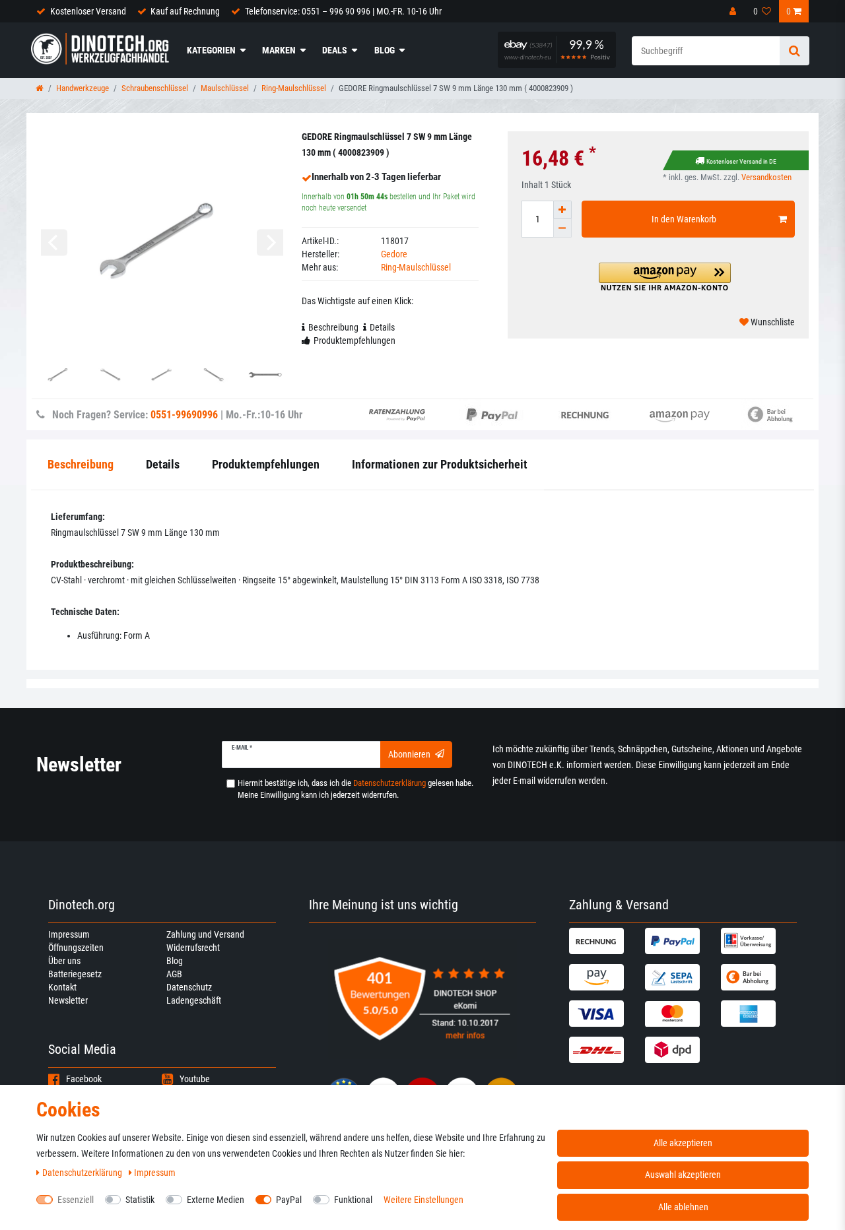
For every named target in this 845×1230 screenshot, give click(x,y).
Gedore (394, 254)
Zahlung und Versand (205, 934)
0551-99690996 (184, 414)
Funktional (353, 1199)
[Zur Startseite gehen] (40, 88)
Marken (279, 50)
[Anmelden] (734, 11)
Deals (334, 50)
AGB (174, 974)
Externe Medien (215, 1199)
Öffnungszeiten (76, 947)
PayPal (289, 1199)
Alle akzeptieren (683, 1143)
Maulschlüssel (225, 88)
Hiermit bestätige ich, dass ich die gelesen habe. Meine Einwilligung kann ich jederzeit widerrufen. (355, 789)
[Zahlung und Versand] (605, 941)
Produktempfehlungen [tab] (354, 340)
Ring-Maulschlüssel (293, 88)
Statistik (139, 1199)
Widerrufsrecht (193, 947)
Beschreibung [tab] (333, 327)
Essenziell (75, 1199)
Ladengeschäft (193, 1000)
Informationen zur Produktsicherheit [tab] (439, 464)
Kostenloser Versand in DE (741, 161)
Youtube (195, 1079)
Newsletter (68, 1000)
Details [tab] (382, 327)
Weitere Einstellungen (423, 1199)
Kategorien (211, 50)
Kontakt (62, 987)
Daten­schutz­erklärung (83, 1172)
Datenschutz (189, 987)
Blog (384, 50)
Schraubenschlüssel (154, 88)
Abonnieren (409, 754)
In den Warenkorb (684, 219)
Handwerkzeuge (82, 88)
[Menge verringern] (562, 228)
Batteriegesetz (75, 974)
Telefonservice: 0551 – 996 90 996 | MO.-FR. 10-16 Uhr (343, 11)
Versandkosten (766, 177)
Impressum (69, 934)
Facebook (84, 1079)
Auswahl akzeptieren (683, 1174)
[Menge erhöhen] (562, 210)
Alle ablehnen (683, 1207)
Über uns (64, 960)
